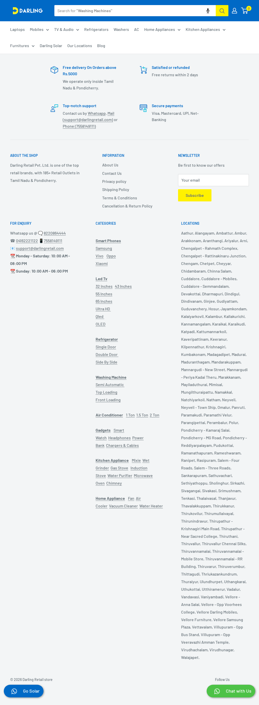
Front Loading (108, 399)
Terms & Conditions (119, 197)
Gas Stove (119, 467)
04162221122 (27, 240)
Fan (131, 498)
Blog (101, 45)
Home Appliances (159, 29)
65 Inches (104, 301)
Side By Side (106, 361)
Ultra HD (103, 308)
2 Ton (154, 414)
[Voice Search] (208, 10)
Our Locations (79, 45)
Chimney (114, 483)
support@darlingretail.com (40, 248)
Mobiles (37, 29)
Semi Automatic (110, 384)
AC (136, 29)
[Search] (222, 10)
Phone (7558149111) (79, 126)
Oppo (111, 255)
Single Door (106, 346)
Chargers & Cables (122, 445)
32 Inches (104, 286)
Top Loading (106, 392)
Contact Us (112, 173)
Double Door (107, 354)
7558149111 (53, 240)
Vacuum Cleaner (123, 505)
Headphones (119, 437)
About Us (110, 164)
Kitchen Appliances (203, 29)
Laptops (17, 29)
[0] (245, 11)
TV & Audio (64, 29)
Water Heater (151, 505)
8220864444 (55, 233)
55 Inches (104, 293)
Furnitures (19, 45)
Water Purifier (119, 475)
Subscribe (195, 195)
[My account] (234, 10)
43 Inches (123, 286)
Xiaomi (102, 263)
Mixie (136, 460)
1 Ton (130, 414)
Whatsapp (97, 113)
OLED (100, 323)
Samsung (104, 248)
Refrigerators (96, 29)
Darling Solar (51, 45)
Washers (121, 29)
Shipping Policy (115, 189)
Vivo (99, 255)
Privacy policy (114, 181)
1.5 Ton (142, 414)
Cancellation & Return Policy (127, 205)
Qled (100, 316)
